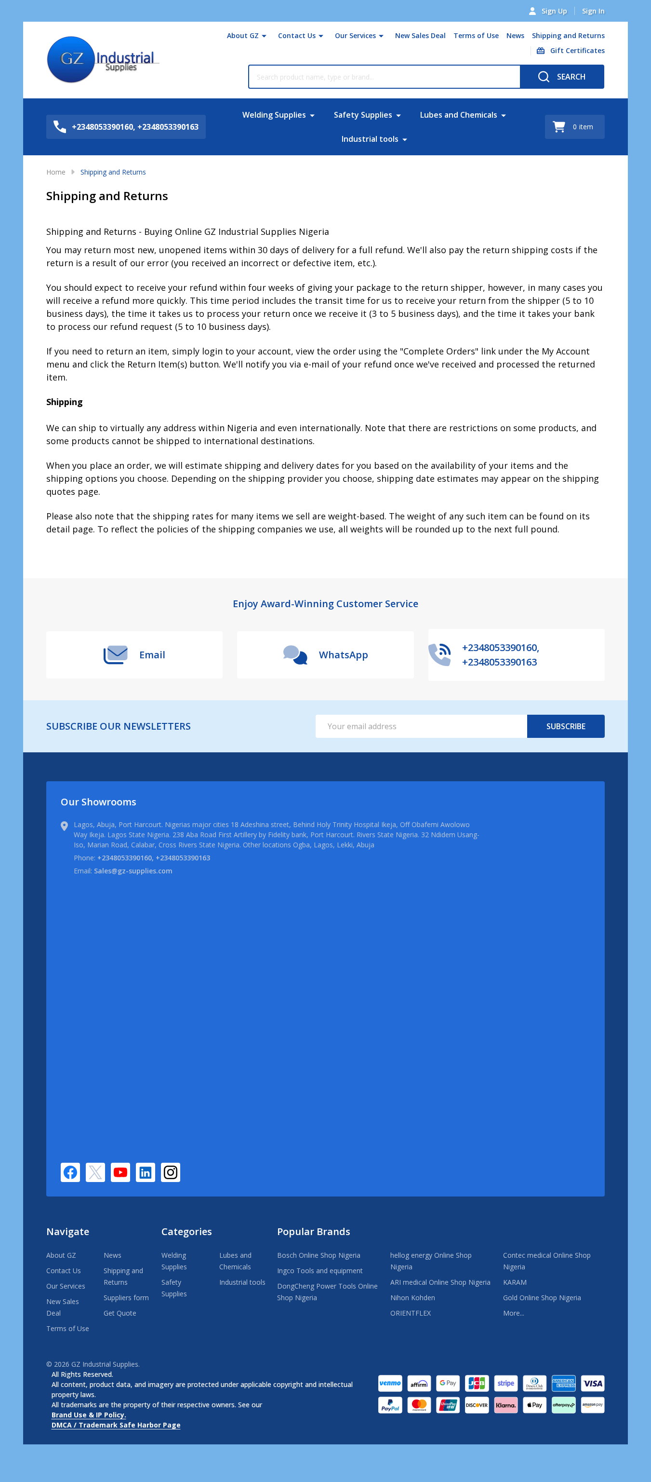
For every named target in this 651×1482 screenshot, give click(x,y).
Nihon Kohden (412, 1297)
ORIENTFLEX (410, 1313)
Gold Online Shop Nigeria (542, 1297)
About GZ (243, 35)
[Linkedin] (145, 1172)
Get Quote (120, 1313)
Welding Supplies (274, 114)
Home (56, 172)
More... (513, 1313)
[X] (95, 1172)
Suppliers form (126, 1297)
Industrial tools (370, 139)
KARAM (515, 1282)
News (515, 35)
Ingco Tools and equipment (320, 1270)
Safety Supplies (363, 114)
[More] (264, 35)
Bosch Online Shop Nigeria (318, 1255)
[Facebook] (70, 1172)
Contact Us (297, 35)
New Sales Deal (420, 35)
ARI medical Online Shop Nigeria (440, 1282)
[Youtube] (120, 1172)
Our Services (355, 35)
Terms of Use (476, 35)
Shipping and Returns (568, 35)
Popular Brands (313, 1231)
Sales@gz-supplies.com (133, 870)
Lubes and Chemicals (458, 114)
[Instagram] (170, 1172)
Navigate (67, 1231)
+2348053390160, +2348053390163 (153, 857)
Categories (186, 1231)
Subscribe (565, 726)
